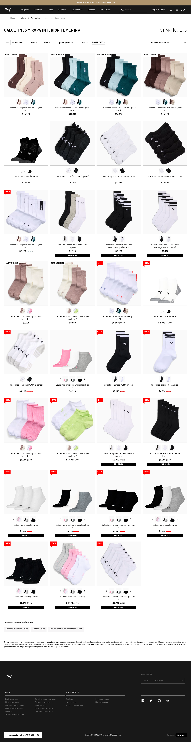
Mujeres (23, 18)
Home (12, 18)
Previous (60, 379)
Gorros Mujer (39, 629)
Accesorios (35, 18)
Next (84, 379)
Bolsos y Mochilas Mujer (17, 629)
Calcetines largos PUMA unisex (118, 385)
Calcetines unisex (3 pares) (26, 525)
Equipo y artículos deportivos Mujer (66, 629)
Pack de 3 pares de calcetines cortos (118, 176)
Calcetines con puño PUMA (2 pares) (72, 176)
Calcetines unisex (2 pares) (26, 176)
